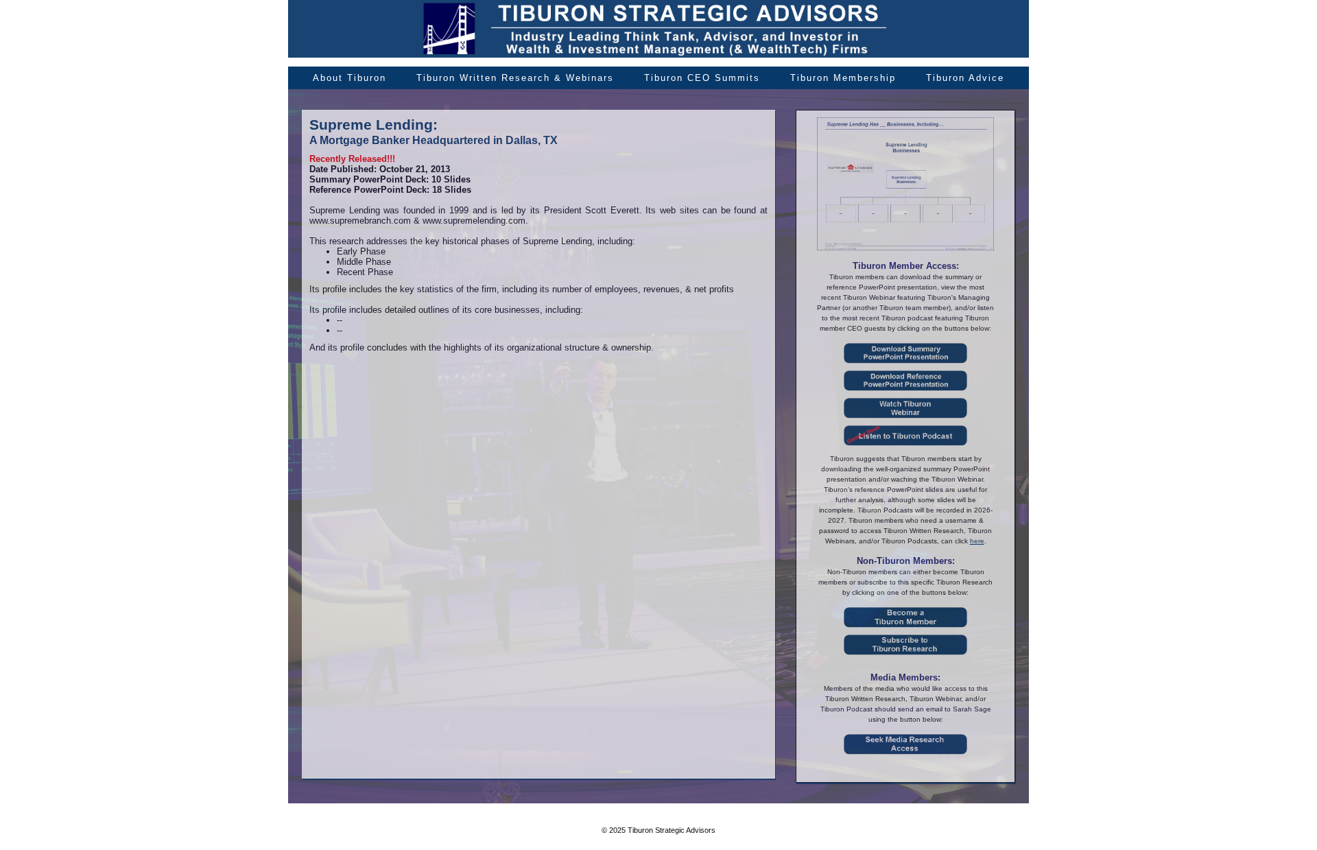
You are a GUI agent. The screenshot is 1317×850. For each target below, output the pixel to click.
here (977, 541)
